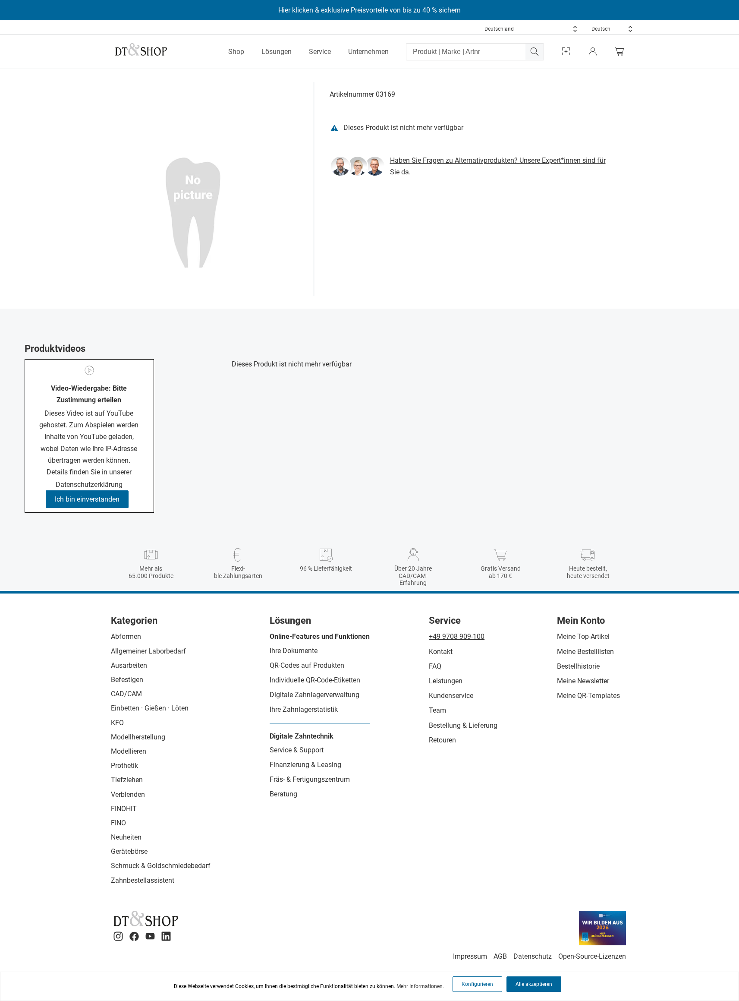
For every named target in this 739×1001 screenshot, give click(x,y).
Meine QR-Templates (588, 696)
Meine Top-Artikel (583, 636)
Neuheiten (126, 837)
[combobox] (531, 29)
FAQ (435, 666)
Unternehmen (368, 51)
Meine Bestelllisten (585, 651)
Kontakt (441, 651)
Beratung (283, 794)
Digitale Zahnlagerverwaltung (314, 695)
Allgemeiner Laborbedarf (148, 651)
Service (320, 51)
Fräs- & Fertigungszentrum (310, 779)
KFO (117, 723)
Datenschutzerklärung (89, 484)
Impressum (470, 956)
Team (437, 710)
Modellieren (128, 751)
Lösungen (276, 51)
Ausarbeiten (129, 665)
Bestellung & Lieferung (463, 725)
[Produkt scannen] (566, 51)
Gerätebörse (129, 851)
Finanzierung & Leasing (305, 765)
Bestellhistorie (578, 666)
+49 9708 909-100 (456, 636)
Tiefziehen (127, 780)
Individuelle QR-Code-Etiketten (315, 680)
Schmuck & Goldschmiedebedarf (161, 866)
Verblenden (128, 794)
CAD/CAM (126, 694)
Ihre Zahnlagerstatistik (304, 709)
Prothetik (124, 765)
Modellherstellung (138, 737)
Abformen (126, 636)
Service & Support (297, 750)
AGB (500, 956)
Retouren (442, 740)
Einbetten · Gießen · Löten (150, 708)
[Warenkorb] (621, 51)
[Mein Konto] (592, 51)
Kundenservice (451, 696)
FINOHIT (124, 809)
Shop (236, 51)
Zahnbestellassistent (142, 880)
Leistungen (445, 681)
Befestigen (127, 680)
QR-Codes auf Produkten (307, 665)
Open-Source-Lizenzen (592, 956)
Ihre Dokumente (294, 651)
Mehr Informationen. (420, 986)
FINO (118, 823)
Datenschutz (532, 956)
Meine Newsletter (583, 681)
